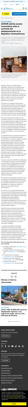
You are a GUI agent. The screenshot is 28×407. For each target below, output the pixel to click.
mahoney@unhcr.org (9, 260)
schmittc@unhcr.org (9, 263)
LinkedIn (19, 346)
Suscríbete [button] (5, 360)
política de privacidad (14, 396)
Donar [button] (23, 9)
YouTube (12, 346)
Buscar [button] (20, 9)
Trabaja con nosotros (6, 383)
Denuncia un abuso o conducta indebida (11, 375)
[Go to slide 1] (9, 322)
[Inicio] (9, 9)
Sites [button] (26, 9)
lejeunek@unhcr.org (12, 251)
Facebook (5, 346)
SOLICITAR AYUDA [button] (20, 14)
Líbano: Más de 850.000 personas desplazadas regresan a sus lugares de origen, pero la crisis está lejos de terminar (14, 312)
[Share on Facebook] (15, 276)
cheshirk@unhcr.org (9, 256)
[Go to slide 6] (16, 322)
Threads (23, 346)
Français (11, 4)
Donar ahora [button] (5, 336)
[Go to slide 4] (13, 322)
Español (18, 4)
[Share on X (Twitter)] (12, 276)
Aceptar (14, 403)
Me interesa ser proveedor (8, 380)
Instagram (9, 346)
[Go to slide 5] (15, 322)
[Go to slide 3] (12, 322)
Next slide (25, 295)
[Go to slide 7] (18, 322)
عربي (23, 4)
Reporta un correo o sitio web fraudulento (12, 378)
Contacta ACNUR (5, 370)
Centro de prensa (5, 373)
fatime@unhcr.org (21, 247)
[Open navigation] (2, 9)
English (5, 4)
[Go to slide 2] (10, 322)
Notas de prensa (9, 18)
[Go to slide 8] (19, 322)
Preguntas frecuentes (6, 368)
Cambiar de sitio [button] (19, 1)
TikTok (16, 346)
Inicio (2, 18)
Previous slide (2, 295)
